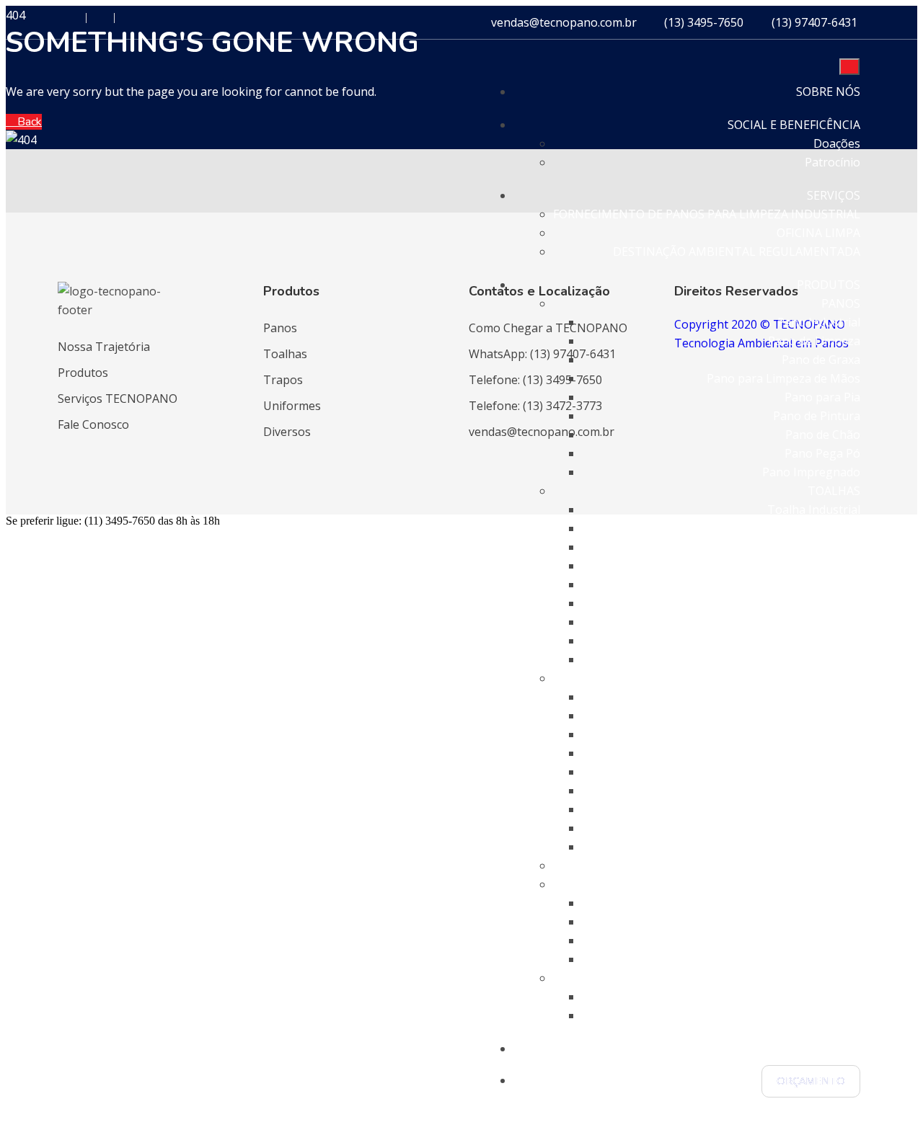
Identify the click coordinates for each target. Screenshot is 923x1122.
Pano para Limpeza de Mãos (783, 378)
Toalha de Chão (817, 622)
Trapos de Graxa (815, 734)
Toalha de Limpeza (809, 528)
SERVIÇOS (833, 195)
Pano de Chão (822, 434)
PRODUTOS (828, 285)
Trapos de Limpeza (808, 715)
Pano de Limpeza (814, 341)
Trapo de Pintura (813, 790)
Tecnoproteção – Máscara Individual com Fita (738, 1015)
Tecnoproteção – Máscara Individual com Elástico (727, 997)
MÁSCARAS (830, 978)
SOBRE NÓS (828, 91)
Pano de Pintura (816, 416)
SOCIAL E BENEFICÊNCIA (794, 125)
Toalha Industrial (813, 509)
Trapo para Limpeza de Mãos (780, 753)
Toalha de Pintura (811, 603)
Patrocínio (832, 162)
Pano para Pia (822, 397)
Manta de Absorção (807, 922)
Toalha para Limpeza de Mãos (778, 566)
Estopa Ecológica (814, 959)
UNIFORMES (826, 865)
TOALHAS (834, 491)
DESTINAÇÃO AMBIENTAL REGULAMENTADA (736, 251)
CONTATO (831, 1048)
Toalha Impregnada (806, 659)
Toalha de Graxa (816, 547)
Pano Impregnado (811, 472)
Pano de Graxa (821, 360)
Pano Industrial (818, 322)
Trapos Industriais (810, 697)
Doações (836, 143)
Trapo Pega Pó (819, 828)
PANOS (840, 303)
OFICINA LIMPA (818, 233)
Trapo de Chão (820, 809)
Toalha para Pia (817, 584)
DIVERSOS (832, 884)
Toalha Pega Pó (817, 641)
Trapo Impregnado (808, 847)
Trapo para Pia (819, 772)
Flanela (841, 903)
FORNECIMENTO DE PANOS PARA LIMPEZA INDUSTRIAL (706, 214)
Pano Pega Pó (822, 453)
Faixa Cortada (823, 940)
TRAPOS (838, 678)
